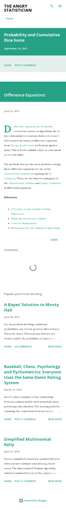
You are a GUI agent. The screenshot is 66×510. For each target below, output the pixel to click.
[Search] (52, 6)
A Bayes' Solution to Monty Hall (31, 307)
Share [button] (8, 65)
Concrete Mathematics (24, 223)
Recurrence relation (28, 218)
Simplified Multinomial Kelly (27, 441)
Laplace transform (50, 183)
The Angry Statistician (18, 8)
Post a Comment (25, 65)
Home (9, 18)
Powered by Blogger (35, 500)
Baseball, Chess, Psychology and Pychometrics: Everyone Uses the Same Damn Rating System (32, 374)
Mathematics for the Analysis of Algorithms (35, 228)
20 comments (23, 346)
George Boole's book (22, 145)
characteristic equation (17, 173)
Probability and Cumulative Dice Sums (32, 37)
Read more (55, 346)
